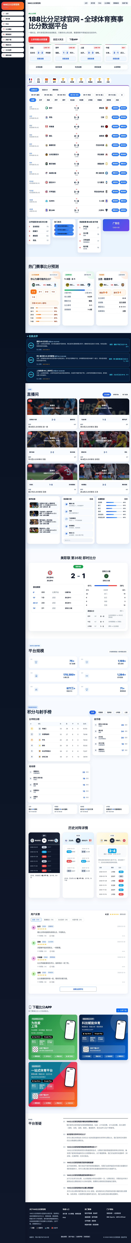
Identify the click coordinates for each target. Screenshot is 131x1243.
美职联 (94, 1221)
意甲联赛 (94, 1217)
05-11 (87, 95)
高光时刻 (123, 108)
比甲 (92, 712)
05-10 (74, 95)
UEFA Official (120, 1217)
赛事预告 (55, 90)
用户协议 (72, 1236)
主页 (86, 3)
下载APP (73, 39)
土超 (126, 712)
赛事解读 (116, 3)
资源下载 (125, 3)
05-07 (35, 95)
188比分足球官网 (11, 4)
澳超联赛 (87, 1217)
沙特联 (118, 712)
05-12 (100, 95)
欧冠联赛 (95, 1224)
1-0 (33, 297)
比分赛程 (107, 3)
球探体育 (109, 1213)
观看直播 (40, 59)
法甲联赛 (87, 1221)
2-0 (33, 292)
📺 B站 (47, 1228)
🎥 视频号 (39, 1228)
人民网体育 (117, 1213)
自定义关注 (58, 39)
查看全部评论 (78, 989)
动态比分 (45, 90)
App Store (37, 1037)
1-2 (53, 292)
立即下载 (123, 1010)
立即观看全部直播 (39, 39)
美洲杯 (95, 1213)
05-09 (61, 95)
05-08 (48, 95)
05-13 (112, 95)
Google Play (48, 1037)
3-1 (40, 292)
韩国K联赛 (88, 1224)
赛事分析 (123, 126)
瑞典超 (109, 712)
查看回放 (115, 108)
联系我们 (87, 1236)
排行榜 (93, 3)
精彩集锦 (123, 117)
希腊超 (100, 712)
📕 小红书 (54, 1228)
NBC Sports (111, 1217)
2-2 (46, 292)
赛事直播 (78, 1213)
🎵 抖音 (31, 1228)
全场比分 (34, 90)
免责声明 (79, 1236)
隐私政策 (64, 1236)
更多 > (122, 611)
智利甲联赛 (88, 1213)
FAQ (99, 3)
